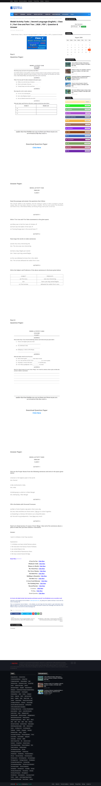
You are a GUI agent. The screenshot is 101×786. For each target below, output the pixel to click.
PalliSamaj (13, 730)
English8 (16, 698)
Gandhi (12, 700)
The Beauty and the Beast (16, 751)
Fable (21, 698)
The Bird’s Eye (13, 753)
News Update (31, 723)
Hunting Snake (28, 704)
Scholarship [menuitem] (65, 14)
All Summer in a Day (23, 683)
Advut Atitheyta (24, 681)
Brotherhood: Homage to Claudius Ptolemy (25, 689)
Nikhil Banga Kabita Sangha (16, 726)
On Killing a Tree (18, 728)
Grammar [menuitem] (22, 14)
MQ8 (23, 721)
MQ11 (28, 719)
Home (11, 1)
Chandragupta (24, 692)
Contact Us (47, 1)
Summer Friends (26, 743)
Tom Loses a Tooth (30, 775)
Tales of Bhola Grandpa (15, 745)
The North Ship (26, 762)
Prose (32, 734)
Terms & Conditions (23, 1)
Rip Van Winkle (20, 736)
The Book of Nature (29, 753)
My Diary (30, 721)
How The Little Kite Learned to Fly (17, 704)
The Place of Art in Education (28, 764)
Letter (76, 113)
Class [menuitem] (16, 14)
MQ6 (15, 721)
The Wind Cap (13, 775)
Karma (20, 711)
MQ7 (19, 721)
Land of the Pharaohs (27, 711)
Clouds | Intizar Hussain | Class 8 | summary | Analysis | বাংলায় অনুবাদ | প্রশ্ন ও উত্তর (80, 84)
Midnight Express (31, 715)
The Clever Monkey (19, 755)
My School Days (23, 723)
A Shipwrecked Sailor (15, 681)
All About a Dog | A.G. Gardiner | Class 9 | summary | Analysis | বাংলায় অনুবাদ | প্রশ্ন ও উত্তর (81, 71)
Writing (76, 147)
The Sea (32, 768)
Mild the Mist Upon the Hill (16, 717)
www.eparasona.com (34, 600)
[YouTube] (75, 663)
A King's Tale (24, 679)
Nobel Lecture (29, 726)
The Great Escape (31, 758)
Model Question (18, 610)
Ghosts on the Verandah (27, 700)
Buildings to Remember (15, 692)
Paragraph (76, 128)
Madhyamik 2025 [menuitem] (56, 14)
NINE (76, 120)
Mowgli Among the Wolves (16, 719)
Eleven (12, 698)
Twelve (16, 777)
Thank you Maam (23, 747)
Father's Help (26, 698)
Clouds (24, 694)
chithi (20, 694)
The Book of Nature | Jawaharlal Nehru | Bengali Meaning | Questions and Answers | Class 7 (81, 78)
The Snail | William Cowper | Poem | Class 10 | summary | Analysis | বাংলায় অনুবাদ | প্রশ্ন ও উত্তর (81, 91)
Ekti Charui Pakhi (28, 696)
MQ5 (14, 18)
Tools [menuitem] (72, 14)
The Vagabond (25, 772)
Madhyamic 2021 (25, 713)
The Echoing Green (28, 755)
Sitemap (41, 1)
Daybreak (17, 696)
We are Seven (25, 779)
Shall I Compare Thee (15, 741)
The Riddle (27, 768)
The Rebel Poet (21, 768)
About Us (16, 1)
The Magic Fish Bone (23, 760)
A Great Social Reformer (15, 679)
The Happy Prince (14, 760)
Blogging (19, 784)
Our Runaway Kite (26, 728)
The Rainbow (13, 768)
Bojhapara (13, 689)
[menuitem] (12, 14)
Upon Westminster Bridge (16, 779)
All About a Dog (14, 683)
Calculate (83, 26)
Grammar (76, 109)
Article (12, 685)
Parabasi (18, 730)
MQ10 (24, 719)
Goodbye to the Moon (15, 702)
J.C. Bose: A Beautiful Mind (28, 709)
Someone (13, 743)
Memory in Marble (22, 715)
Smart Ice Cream (27, 741)
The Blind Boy (20, 753)
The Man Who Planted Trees (16, 762)
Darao (12, 696)
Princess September (26, 734)
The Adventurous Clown (15, 749)
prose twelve (13, 736)
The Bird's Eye (25, 751)
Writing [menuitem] (29, 14)
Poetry (20, 732)
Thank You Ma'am (14, 747)
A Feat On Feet (22, 677)
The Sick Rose (25, 770)
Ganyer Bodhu (18, 700)
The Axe (23, 749)
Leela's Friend (13, 713)
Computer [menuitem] (47, 14)
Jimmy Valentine (14, 711)
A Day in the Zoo (14, 677)
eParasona (13, 30)
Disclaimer (30, 1)
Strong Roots (18, 743)
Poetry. (24, 732)
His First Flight (29, 702)
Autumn (26, 685)
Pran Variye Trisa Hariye (15, 734)
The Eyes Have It (14, 758)
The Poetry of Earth (14, 766)
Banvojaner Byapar (14, 687)
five (14, 610)
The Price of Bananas (24, 766)
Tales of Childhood (25, 745)
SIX (76, 135)
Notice (76, 124)
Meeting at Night (14, 715)
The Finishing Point (22, 758)
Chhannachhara (14, 694)
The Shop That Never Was (16, 770)
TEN (76, 143)
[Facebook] (72, 663)
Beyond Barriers (28, 687)
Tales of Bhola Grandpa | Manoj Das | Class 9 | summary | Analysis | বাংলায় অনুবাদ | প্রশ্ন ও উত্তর (81, 64)
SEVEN (76, 132)
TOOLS (12, 777)
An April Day (30, 683)
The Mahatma (31, 760)
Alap (29, 681)
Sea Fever (19, 738)
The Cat (12, 755)
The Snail (31, 770)
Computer (76, 101)
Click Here (37, 147)
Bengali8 (22, 687)
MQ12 (32, 719)
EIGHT (76, 105)
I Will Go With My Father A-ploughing (18, 706)
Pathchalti (29, 730)
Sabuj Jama (27, 736)
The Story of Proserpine (15, 772)
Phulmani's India (14, 732)
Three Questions (21, 775)
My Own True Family (15, 723)
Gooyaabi (30, 784)
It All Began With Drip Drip (16, 709)
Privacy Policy (36, 1)
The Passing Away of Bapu (16, 764)
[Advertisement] (36, 165)
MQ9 (26, 721)
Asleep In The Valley (19, 685)
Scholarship (76, 139)
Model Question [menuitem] (38, 14)
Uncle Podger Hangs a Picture (25, 777)
